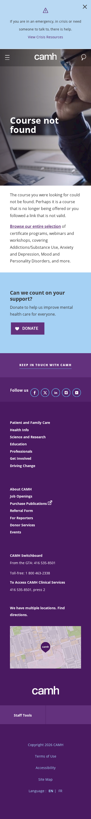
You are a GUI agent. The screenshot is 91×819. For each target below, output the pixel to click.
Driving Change (22, 465)
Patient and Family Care (30, 422)
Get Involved (20, 458)
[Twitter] (45, 393)
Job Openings (21, 496)
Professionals (21, 451)
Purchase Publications (28, 503)
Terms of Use (45, 756)
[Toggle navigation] (5, 57)
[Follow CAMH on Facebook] (34, 393)
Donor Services (22, 525)
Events (15, 532)
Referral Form (21, 510)
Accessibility (46, 767)
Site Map (45, 779)
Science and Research (28, 437)
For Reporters (21, 518)
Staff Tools (23, 715)
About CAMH (21, 489)
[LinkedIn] (55, 393)
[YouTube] (76, 393)
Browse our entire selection (35, 226)
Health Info (19, 430)
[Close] (85, 8)
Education (18, 444)
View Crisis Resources (45, 37)
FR (60, 791)
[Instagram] (66, 393)
